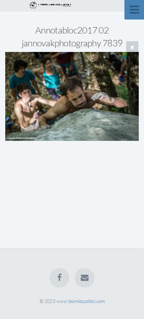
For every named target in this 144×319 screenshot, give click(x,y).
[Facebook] (59, 278)
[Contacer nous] (84, 278)
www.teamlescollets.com (81, 301)
